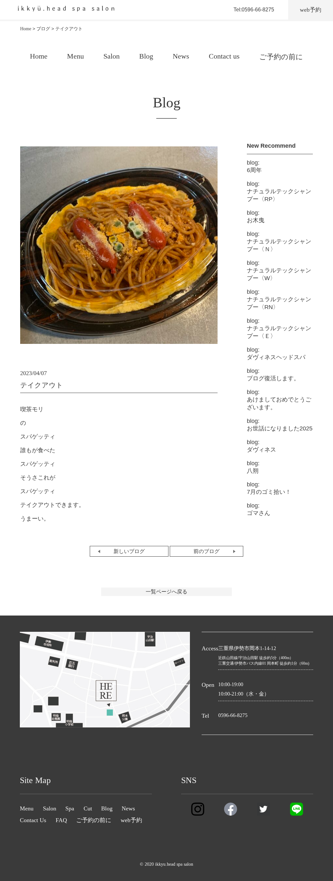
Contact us (224, 56)
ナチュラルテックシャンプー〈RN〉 (279, 299)
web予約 (131, 820)
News (181, 56)
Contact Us (33, 820)
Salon (111, 56)
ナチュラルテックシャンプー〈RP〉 (279, 191)
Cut (88, 808)
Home (38, 56)
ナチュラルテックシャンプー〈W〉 (279, 270)
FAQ (61, 820)
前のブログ (206, 551)
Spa (69, 808)
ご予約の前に (281, 57)
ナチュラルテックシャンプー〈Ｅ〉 (279, 328)
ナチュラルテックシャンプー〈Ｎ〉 (279, 241)
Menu (75, 56)
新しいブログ (129, 551)
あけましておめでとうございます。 (279, 400)
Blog (146, 56)
